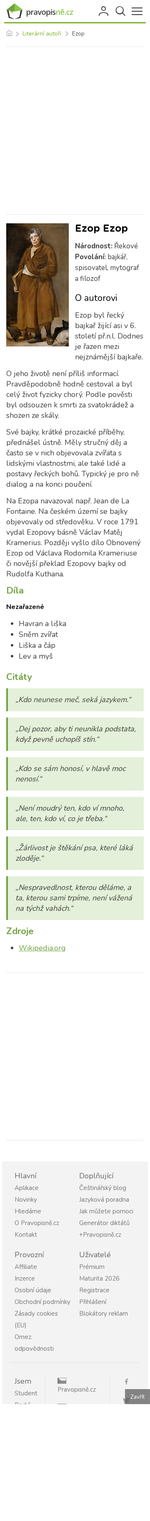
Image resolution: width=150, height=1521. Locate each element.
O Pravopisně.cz (37, 1223)
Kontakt (26, 1234)
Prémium (92, 1267)
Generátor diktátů (104, 1223)
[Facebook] (129, 1381)
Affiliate (26, 1267)
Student (26, 1393)
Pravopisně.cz (77, 1389)
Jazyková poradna (104, 1199)
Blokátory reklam (103, 1313)
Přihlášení (104, 11)
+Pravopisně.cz (100, 1234)
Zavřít (137, 1397)
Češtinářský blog (102, 1188)
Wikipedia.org (42, 948)
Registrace (94, 1290)
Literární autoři (41, 34)
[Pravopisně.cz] (41, 11)
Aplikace (27, 1188)
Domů (9, 34)
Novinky (26, 1199)
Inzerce (25, 1278)
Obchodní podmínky (42, 1302)
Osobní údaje (33, 1290)
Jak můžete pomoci (106, 1211)
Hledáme (28, 1211)
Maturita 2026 (99, 1278)
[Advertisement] (75, 131)
